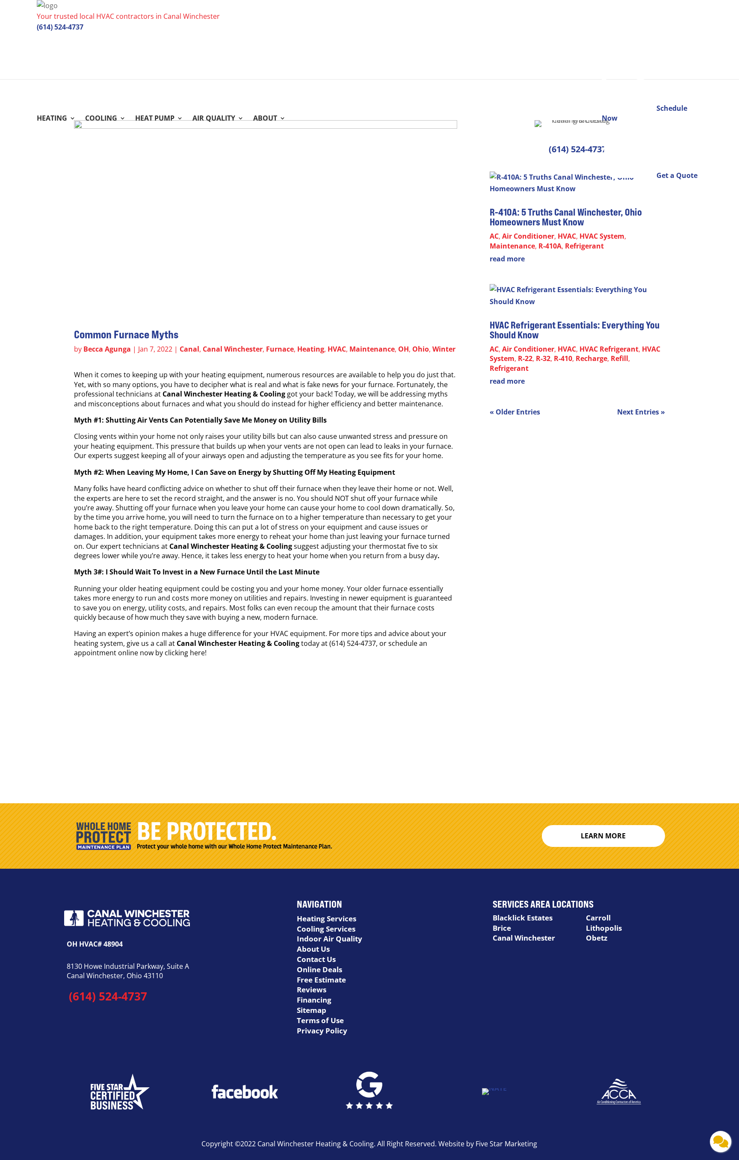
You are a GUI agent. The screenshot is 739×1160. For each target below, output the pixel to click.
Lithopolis (604, 928)
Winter (443, 349)
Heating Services (326, 918)
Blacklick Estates (523, 918)
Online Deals (319, 969)
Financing (314, 1000)
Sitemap (311, 1010)
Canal (189, 349)
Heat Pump (154, 119)
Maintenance (372, 349)
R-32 (543, 358)
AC (494, 236)
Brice (502, 928)
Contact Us (316, 959)
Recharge (591, 358)
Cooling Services (326, 929)
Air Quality (213, 119)
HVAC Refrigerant (608, 349)
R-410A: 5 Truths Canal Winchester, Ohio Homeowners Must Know (566, 217)
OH (403, 349)
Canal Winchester (233, 349)
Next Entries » (641, 412)
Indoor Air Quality (329, 939)
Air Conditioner (528, 236)
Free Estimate (321, 980)
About (265, 119)
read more (507, 258)
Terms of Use (320, 1020)
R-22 (525, 358)
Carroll (598, 918)
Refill (619, 358)
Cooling (101, 119)
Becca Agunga (107, 349)
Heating (52, 119)
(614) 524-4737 (60, 27)
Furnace (280, 349)
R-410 (563, 358)
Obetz (596, 938)
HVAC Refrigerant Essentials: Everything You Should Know (574, 330)
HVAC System (601, 236)
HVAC (337, 349)
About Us (313, 949)
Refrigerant (584, 246)
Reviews (311, 989)
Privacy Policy (322, 1031)
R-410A (550, 246)
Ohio (420, 349)
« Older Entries (515, 412)
